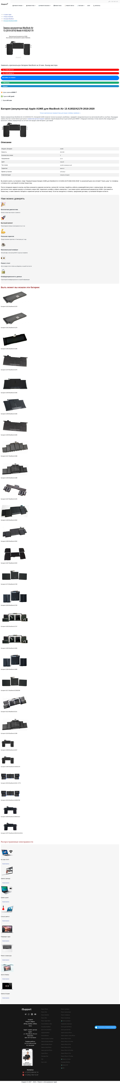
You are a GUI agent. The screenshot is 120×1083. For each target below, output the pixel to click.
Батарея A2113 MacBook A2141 (9, 711)
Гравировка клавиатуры (66, 1023)
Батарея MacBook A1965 (10, 20)
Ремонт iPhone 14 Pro (66, 1038)
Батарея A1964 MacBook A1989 (9, 669)
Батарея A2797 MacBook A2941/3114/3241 (12, 833)
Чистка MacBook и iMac (46, 1023)
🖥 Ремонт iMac (58, 5)
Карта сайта (44, 1062)
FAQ (42, 1059)
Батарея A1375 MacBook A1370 (9, 369)
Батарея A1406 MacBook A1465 (9, 435)
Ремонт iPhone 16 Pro (66, 1047)
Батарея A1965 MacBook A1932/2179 (10, 766)
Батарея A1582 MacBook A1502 (9, 541)
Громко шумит (5, 897)
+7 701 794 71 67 (114, 1)
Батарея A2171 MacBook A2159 (9, 690)
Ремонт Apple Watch (45, 1020)
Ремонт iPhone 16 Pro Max (67, 1050)
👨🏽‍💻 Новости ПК (64, 1065)
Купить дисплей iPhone (66, 1026)
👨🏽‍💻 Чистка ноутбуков (65, 1020)
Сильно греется (5, 916)
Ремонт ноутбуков (65, 1009)
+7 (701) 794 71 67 (9, 69)
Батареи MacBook (9, 18)
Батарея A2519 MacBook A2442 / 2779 (11, 783)
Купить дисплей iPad (65, 1029)
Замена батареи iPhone (46, 1044)
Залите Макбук (5, 974)
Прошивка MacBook (65, 1062)
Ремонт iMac (44, 1017)
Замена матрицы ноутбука (47, 1038)
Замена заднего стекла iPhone (68, 1035)
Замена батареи (5, 993)
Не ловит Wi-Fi (5, 859)
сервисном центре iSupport (35, 118)
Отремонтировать (5, 863)
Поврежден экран (5, 936)
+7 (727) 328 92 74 (9, 73)
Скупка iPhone (44, 1053)
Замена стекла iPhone (46, 1047)
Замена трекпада (5, 878)
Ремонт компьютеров (66, 1012)
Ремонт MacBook (8, 16)
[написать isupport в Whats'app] (29, 1014)
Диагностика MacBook (46, 1029)
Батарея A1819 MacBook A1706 (9, 605)
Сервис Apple (7, 14)
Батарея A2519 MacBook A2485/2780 (10, 800)
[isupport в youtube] (35, 1014)
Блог (88, 5)
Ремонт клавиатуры (6, 955)
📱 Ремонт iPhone (17, 5)
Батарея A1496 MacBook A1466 (9, 413)
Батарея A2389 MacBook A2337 (9, 750)
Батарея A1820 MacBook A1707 (9, 626)
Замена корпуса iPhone (66, 1032)
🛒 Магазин (80, 5)
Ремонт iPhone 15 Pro (66, 1044)
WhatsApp (6, 82)
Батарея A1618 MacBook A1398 (9, 733)
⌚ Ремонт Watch (69, 5)
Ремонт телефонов (65, 1014)
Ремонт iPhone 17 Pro (66, 1053)
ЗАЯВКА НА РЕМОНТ (10, 77)
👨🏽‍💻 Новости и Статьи (65, 1059)
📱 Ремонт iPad (30, 5)
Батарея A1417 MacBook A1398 (9, 456)
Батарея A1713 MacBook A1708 (9, 584)
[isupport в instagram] (32, 1014)
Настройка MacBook (45, 1026)
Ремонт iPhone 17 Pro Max (67, 1056)
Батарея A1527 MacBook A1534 (9, 563)
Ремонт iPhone (44, 1009)
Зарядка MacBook (45, 1032)
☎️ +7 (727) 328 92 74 (30, 1072)
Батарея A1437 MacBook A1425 (9, 499)
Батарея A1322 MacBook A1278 (9, 306)
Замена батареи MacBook (47, 1041)
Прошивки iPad (44, 1056)
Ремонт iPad (44, 1012)
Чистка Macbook (45, 1035)
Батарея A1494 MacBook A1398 (9, 477)
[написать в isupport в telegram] (25, 1014)
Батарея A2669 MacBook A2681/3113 (10, 816)
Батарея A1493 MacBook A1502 (9, 520)
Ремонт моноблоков (65, 1017)
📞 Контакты (96, 5)
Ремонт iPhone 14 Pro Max (67, 1041)
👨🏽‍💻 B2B (62, 1068)
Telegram (5, 86)
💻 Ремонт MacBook (44, 5)
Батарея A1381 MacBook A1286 (9, 348)
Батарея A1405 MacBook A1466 (9, 392)
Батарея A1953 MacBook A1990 (9, 648)
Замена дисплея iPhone (46, 1050)
